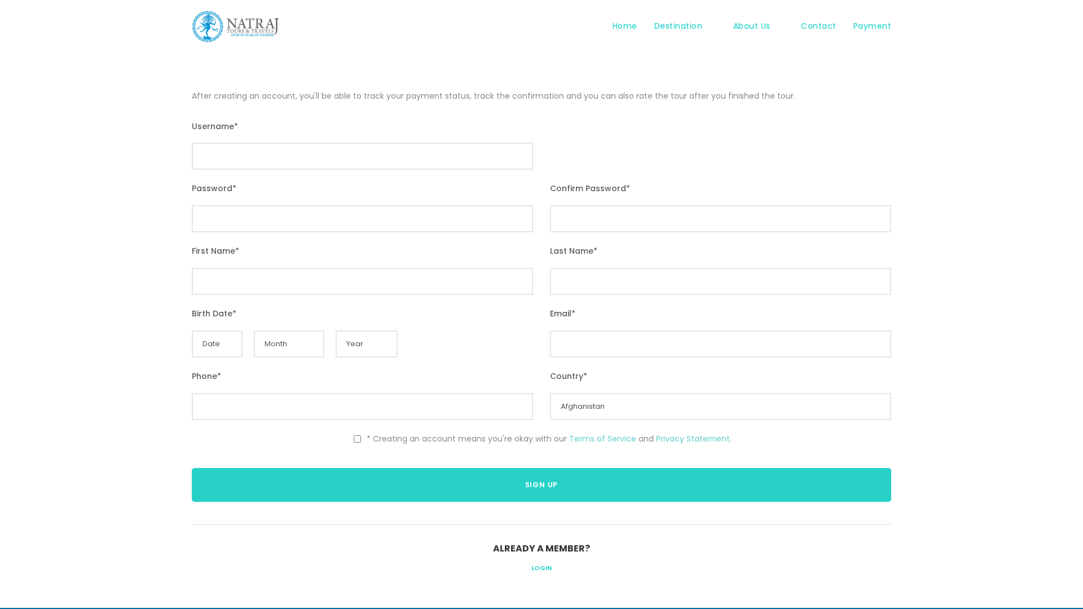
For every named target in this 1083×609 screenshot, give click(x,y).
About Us (752, 26)
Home (625, 26)
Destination (678, 26)
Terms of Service (602, 438)
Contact (819, 26)
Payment (872, 26)
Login (541, 567)
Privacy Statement (693, 438)
